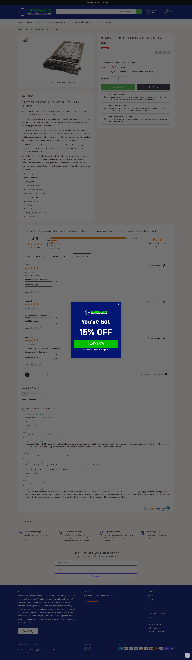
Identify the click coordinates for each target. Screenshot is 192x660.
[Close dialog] (119, 304)
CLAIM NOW (96, 343)
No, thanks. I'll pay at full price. (96, 350)
